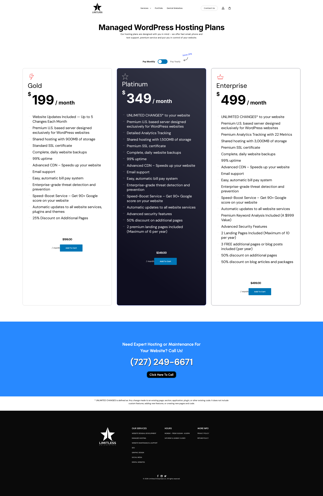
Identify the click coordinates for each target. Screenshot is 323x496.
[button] (149, 61)
